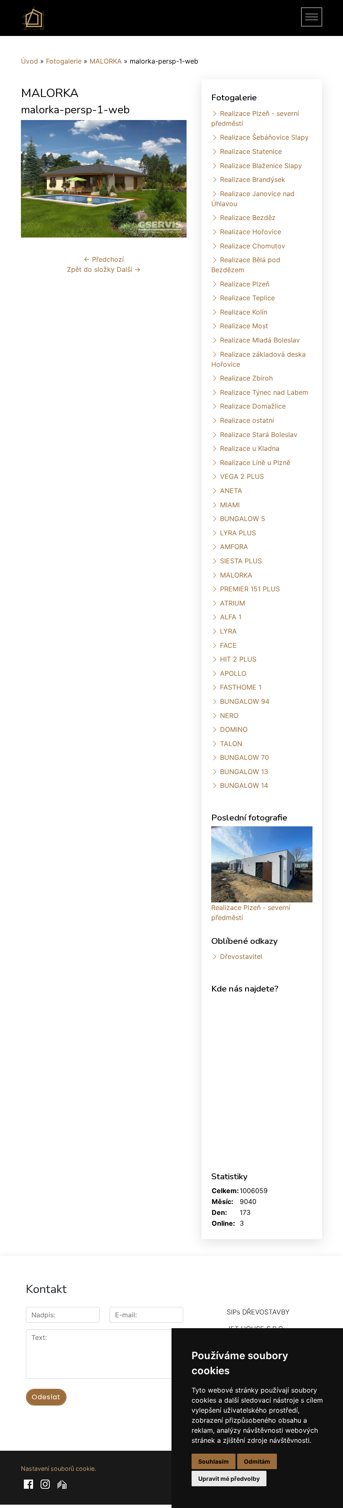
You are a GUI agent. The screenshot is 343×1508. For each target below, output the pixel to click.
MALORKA (106, 61)
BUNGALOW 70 (244, 757)
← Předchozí (104, 259)
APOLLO (233, 673)
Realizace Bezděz (248, 217)
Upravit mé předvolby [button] (229, 1478)
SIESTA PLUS (241, 561)
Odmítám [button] (257, 1461)
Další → (129, 269)
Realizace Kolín (243, 312)
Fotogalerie (64, 61)
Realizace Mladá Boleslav (260, 340)
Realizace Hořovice (250, 231)
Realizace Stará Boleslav (258, 434)
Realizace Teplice (247, 298)
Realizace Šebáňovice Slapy (264, 137)
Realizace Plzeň (244, 284)
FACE (228, 645)
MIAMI (230, 505)
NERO (229, 715)
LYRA (228, 631)
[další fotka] (173, 179)
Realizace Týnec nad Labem (264, 392)
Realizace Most (244, 326)
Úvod (29, 61)
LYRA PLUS (238, 533)
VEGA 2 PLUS (242, 476)
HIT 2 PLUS (238, 659)
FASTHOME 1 (240, 687)
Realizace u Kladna (249, 448)
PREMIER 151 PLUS (250, 589)
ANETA (231, 490)
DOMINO (234, 729)
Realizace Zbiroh (246, 378)
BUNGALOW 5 (242, 518)
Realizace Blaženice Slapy (261, 165)
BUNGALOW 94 (244, 701)
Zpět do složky (91, 269)
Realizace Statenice (251, 151)
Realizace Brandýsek (252, 179)
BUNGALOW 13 (244, 771)
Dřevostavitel (241, 956)
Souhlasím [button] (213, 1461)
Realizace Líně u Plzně (255, 462)
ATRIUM (232, 603)
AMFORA (234, 546)
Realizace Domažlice (253, 406)
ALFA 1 (230, 617)
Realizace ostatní (247, 420)
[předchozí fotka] (34, 179)
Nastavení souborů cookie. (58, 1468)
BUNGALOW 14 (244, 785)
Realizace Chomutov (252, 246)
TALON (231, 743)
